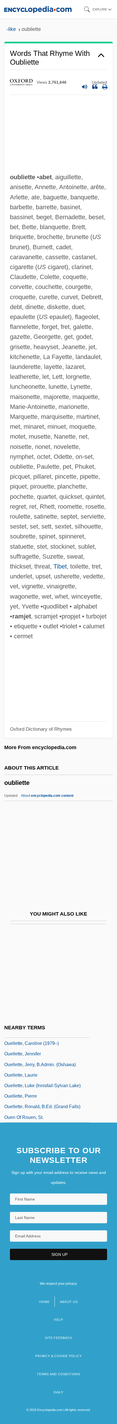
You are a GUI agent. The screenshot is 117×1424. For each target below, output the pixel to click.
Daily (58, 1392)
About (47, 796)
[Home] (38, 9)
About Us (69, 1301)
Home (44, 1301)
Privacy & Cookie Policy (58, 1356)
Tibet (60, 566)
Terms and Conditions (58, 1374)
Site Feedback (58, 1338)
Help (58, 1319)
